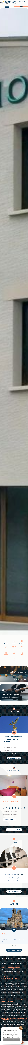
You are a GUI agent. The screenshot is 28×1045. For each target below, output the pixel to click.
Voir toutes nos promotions (14, 758)
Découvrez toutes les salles (14, 891)
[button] (12, 753)
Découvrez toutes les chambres (14, 829)
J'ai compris (11, 1040)
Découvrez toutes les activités (14, 950)
